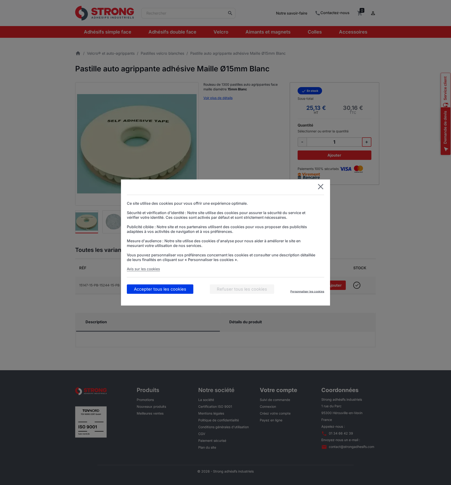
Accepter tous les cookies (160, 289)
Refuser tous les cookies (242, 289)
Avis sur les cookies (143, 269)
